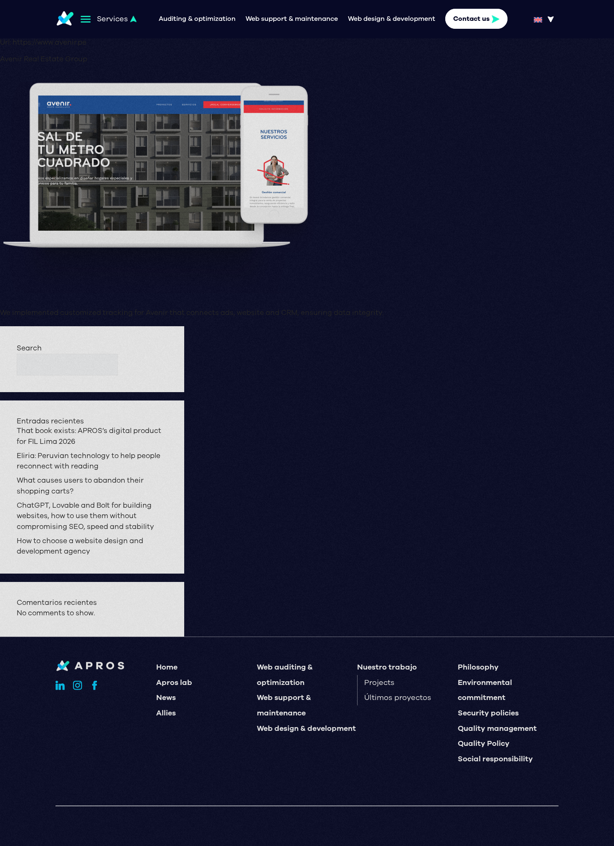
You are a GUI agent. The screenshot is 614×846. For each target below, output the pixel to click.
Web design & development (391, 19)
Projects (379, 682)
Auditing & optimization (197, 19)
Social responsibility (495, 759)
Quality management (497, 728)
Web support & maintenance (292, 19)
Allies (166, 713)
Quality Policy (484, 743)
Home (167, 667)
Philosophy (478, 667)
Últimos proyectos (397, 697)
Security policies (488, 713)
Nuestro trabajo (387, 667)
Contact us (471, 19)
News (166, 697)
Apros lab (174, 682)
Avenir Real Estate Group (43, 59)
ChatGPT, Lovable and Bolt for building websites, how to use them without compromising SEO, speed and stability (85, 516)
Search (29, 348)
